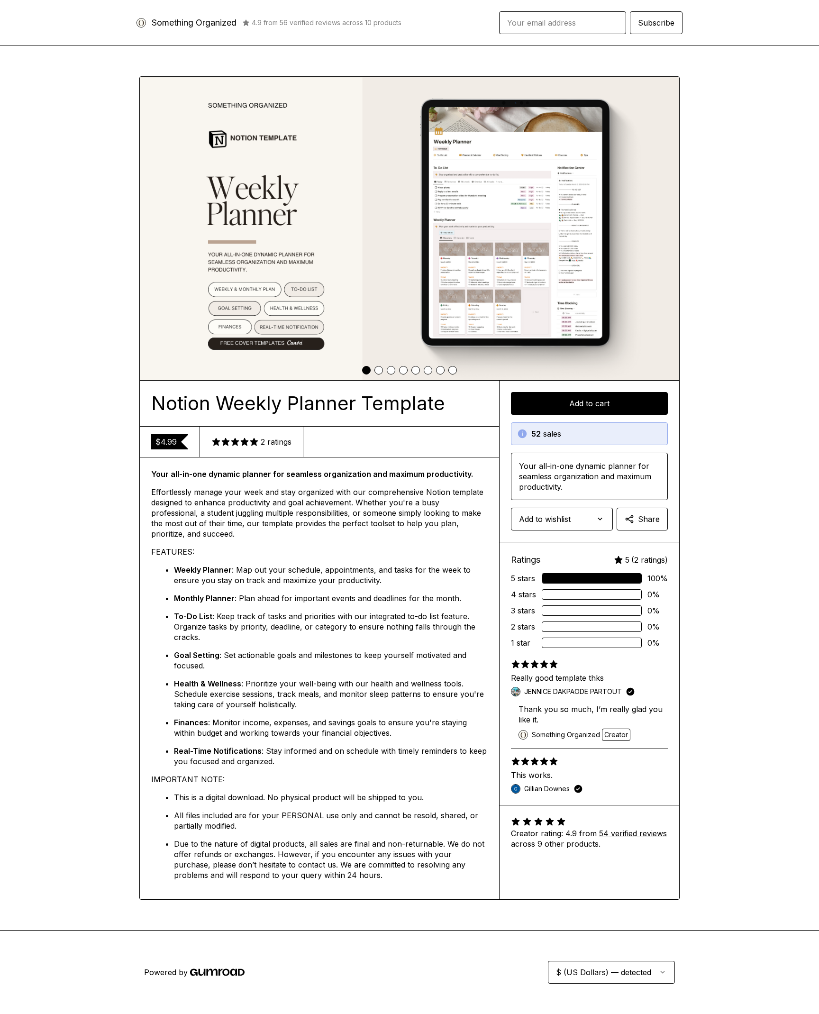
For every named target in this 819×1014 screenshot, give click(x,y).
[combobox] (562, 519)
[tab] (366, 370)
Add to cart (589, 403)
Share (649, 519)
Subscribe (656, 22)
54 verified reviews (633, 833)
